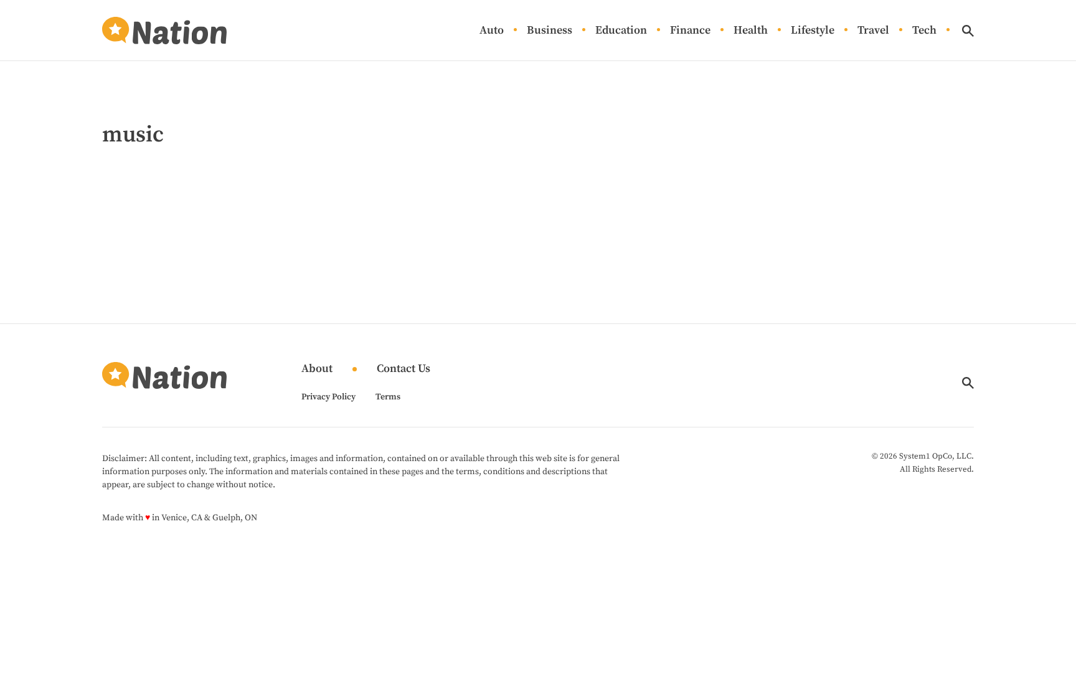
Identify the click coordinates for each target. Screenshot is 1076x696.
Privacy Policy (328, 397)
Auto (491, 30)
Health (751, 30)
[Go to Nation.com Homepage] (164, 30)
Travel (873, 30)
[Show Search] (968, 31)
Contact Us (403, 369)
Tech (924, 30)
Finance (690, 30)
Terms (387, 397)
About (317, 369)
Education (621, 30)
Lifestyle (812, 30)
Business (549, 30)
